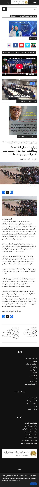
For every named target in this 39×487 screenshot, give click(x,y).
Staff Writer (23, 159)
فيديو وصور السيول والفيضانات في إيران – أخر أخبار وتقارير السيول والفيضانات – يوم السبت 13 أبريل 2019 (10, 334)
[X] (7, 192)
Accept (33, 484)
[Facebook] (11, 192)
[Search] (4, 9)
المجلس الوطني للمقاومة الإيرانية (27, 101)
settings (4, 480)
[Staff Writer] (29, 159)
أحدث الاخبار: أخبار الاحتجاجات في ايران (21, 142)
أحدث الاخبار (34, 142)
